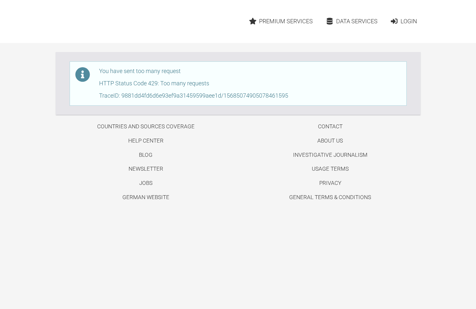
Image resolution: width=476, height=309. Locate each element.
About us (330, 140)
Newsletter (146, 168)
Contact (330, 126)
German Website (145, 197)
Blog (146, 155)
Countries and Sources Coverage (146, 126)
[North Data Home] (93, 21)
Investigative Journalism (330, 155)
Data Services (357, 21)
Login (409, 21)
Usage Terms (330, 168)
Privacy (330, 183)
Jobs (146, 183)
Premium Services (286, 21)
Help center (146, 140)
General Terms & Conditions (330, 197)
